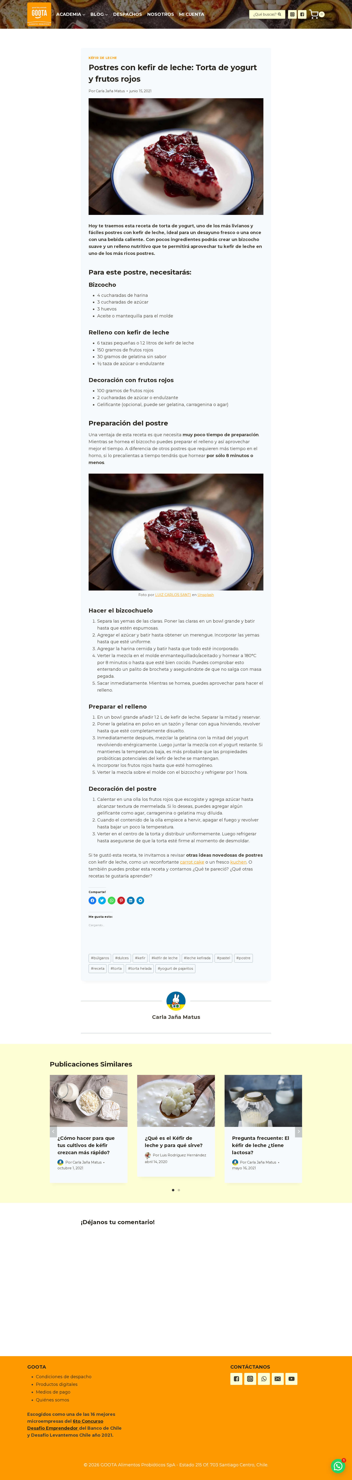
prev (53, 1131)
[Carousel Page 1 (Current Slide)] (173, 1190)
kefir (140, 958)
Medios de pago (53, 1392)
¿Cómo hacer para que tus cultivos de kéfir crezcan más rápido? (86, 1145)
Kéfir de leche (103, 58)
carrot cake (192, 862)
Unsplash (206, 595)
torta (116, 968)
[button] (83, 14)
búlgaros (100, 958)
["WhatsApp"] (264, 1379)
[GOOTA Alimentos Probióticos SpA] (39, 14)
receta (97, 968)
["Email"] (278, 1379)
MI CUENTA (191, 14)
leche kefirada (197, 958)
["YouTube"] (291, 1379)
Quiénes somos (52, 1400)
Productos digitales (57, 1384)
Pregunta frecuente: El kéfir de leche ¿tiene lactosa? (260, 1145)
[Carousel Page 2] (179, 1190)
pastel (223, 958)
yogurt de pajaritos (175, 968)
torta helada (140, 968)
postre (243, 958)
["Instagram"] (292, 14)
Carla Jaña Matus (110, 91)
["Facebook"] (302, 14)
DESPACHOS (127, 14)
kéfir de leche (165, 958)
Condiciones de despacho (63, 1376)
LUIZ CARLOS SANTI (173, 595)
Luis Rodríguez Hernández (183, 1155)
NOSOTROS (160, 14)
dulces (122, 958)
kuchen (238, 862)
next (298, 1131)
